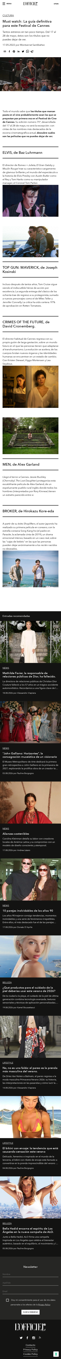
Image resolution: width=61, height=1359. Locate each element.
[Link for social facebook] (27, 1338)
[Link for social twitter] (21, 1338)
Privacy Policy (44, 1304)
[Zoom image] (30, 201)
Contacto (30, 1345)
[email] (5, 52)
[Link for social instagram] (33, 1338)
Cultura (8, 15)
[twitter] (23, 52)
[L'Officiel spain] (30, 4)
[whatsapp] (27, 52)
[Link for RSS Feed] (39, 1338)
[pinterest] (14, 52)
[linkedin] (18, 52)
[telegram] (32, 52)
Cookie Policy (30, 1354)
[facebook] (9, 52)
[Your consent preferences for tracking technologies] (56, 1354)
